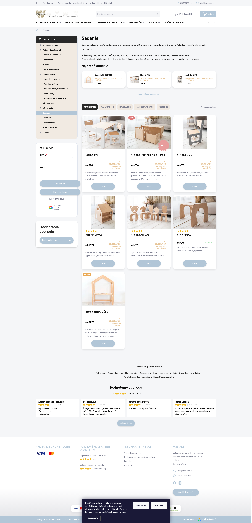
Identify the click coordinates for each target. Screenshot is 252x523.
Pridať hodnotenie (49, 240)
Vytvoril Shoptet (189, 519)
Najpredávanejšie (144, 107)
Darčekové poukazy (51, 69)
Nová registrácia (60, 192)
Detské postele (49, 74)
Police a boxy (48, 94)
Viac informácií (119, 512)
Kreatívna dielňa (50, 127)
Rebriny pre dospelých (52, 55)
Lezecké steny (49, 123)
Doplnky (46, 132)
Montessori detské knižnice (55, 98)
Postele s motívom (51, 84)
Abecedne (163, 107)
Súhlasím (159, 505)
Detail (103, 186)
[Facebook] (175, 482)
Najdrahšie (125, 107)
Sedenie (46, 113)
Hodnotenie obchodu (126, 387)
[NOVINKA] (103, 291)
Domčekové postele (52, 79)
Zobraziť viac (126, 423)
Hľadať (156, 14)
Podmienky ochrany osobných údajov (73, 3)
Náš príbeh (108, 3)
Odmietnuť (141, 505)
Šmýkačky (47, 118)
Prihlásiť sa (60, 184)
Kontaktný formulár (186, 492)
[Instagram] (180, 482)
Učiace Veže (48, 108)
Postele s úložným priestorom (56, 89)
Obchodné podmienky (45, 3)
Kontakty (96, 3)
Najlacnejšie (107, 107)
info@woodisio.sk (185, 471)
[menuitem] (48, 23)
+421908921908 (184, 476)
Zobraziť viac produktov (149, 94)
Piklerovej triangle (50, 45)
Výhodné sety (48, 103)
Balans (46, 65)
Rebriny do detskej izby (52, 50)
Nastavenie (93, 518)
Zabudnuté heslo (56, 199)
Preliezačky (48, 60)
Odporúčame (89, 107)
